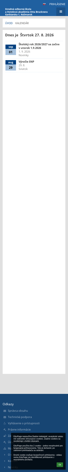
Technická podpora (20, 417)
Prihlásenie (57, 4)
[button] (44, 4)
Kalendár (22, 23)
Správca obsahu (18, 411)
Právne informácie (19, 429)
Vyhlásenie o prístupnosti (24, 423)
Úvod (9, 23)
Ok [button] (60, 465)
